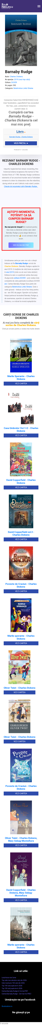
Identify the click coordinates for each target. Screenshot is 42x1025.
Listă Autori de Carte (9, 977)
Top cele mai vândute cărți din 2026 (14, 980)
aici (5, 284)
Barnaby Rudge (21, 263)
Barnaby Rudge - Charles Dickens (21, 137)
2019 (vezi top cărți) (22, 79)
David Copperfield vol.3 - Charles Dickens (21, 533)
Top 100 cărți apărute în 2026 (12, 986)
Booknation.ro (7, 1006)
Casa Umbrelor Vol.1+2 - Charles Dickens (21, 429)
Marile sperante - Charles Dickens (21, 637)
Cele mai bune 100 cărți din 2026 (13, 983)
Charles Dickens (16, 76)
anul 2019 (10, 272)
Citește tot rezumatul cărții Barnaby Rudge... (21, 186)
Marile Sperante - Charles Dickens (21, 378)
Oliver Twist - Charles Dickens (19, 688)
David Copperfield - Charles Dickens (21, 481)
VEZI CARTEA (21, 383)
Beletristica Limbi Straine (23, 88)
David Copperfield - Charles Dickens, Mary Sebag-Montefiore (21, 892)
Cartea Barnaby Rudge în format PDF (15, 991)
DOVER (14, 82)
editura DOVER (20, 278)
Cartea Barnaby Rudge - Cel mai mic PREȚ (16, 994)
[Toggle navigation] (39, 6)
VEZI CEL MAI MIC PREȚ (21, 245)
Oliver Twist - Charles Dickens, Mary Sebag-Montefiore (21, 839)
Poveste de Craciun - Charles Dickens (21, 585)
